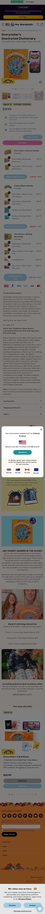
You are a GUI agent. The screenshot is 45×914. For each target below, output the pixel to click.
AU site (18, 472)
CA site (27, 472)
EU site (36, 473)
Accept (32, 905)
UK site (9, 472)
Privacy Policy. (25, 899)
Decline (12, 905)
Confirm (23, 452)
